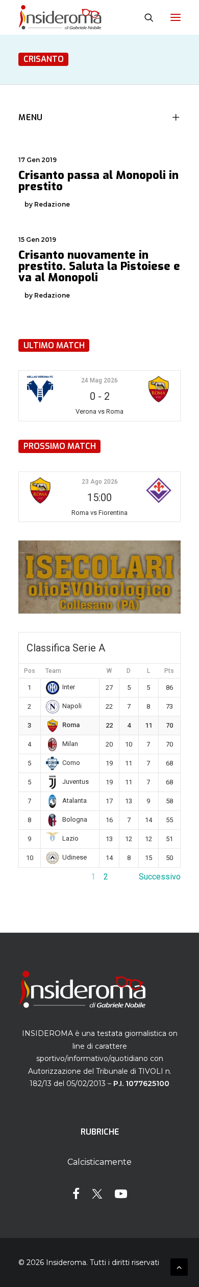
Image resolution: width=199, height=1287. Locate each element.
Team (53, 670)
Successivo (160, 877)
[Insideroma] (60, 17)
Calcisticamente (99, 1162)
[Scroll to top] (179, 1266)
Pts (169, 670)
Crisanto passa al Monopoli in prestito (98, 181)
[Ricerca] (144, 17)
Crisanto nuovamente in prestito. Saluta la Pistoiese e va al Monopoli (99, 266)
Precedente (39, 877)
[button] (175, 17)
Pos (29, 670)
